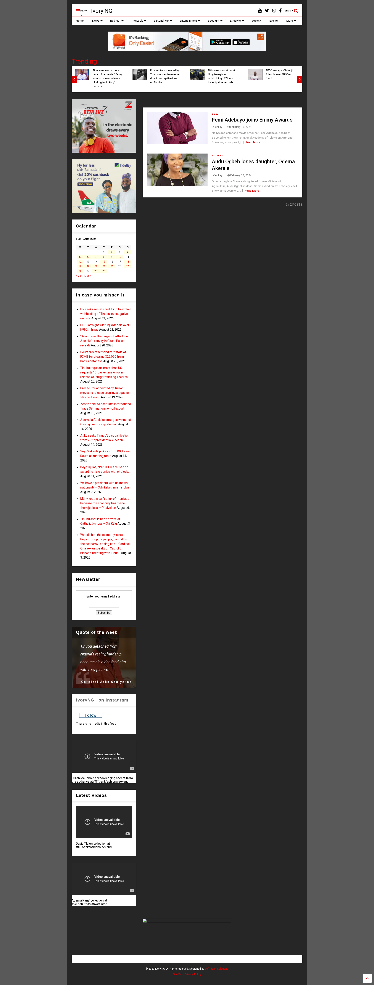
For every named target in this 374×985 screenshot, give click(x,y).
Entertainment (188, 20)
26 (80, 271)
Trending (84, 61)
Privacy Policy (193, 974)
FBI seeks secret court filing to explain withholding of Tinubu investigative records (221, 76)
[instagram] (274, 11)
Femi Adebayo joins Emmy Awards (252, 120)
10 (119, 256)
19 (80, 266)
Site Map (178, 974)
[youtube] (260, 11)
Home (80, 20)
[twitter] (267, 11)
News (95, 20)
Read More (252, 142)
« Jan (79, 275)
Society (256, 20)
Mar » (87, 275)
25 (127, 266)
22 (103, 266)
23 (111, 266)
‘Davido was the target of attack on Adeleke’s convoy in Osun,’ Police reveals (104, 341)
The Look (137, 20)
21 (95, 266)
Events (273, 20)
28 (95, 271)
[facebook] (280, 11)
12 (80, 261)
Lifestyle (235, 20)
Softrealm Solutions (216, 968)
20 (88, 266)
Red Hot (115, 20)
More (289, 20)
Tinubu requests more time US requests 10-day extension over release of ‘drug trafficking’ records (107, 78)
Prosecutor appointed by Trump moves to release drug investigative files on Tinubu (164, 76)
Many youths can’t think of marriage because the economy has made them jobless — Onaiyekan (104, 503)
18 (127, 261)
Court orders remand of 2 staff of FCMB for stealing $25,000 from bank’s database (103, 356)
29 (103, 271)
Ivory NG (101, 11)
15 (103, 261)
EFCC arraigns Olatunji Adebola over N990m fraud (279, 74)
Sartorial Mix (161, 20)
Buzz (215, 114)
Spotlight (213, 20)
